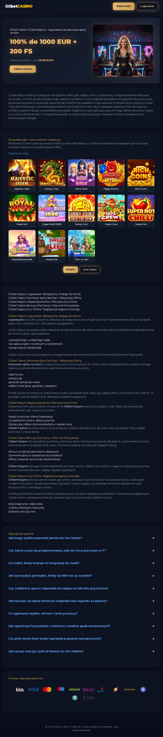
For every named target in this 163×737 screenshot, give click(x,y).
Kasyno (70, 269)
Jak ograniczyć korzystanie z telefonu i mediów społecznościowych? (59, 626)
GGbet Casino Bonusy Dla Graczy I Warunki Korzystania (43, 305)
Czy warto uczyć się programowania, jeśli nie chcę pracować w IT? (57, 550)
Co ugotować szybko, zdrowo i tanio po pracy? (43, 613)
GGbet (18, 6)
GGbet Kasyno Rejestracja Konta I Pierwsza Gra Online (42, 301)
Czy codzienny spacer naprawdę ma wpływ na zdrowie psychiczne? (58, 588)
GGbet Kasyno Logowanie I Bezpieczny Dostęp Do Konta (44, 294)
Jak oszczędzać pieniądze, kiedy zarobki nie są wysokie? (50, 575)
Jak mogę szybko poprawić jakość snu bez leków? (45, 538)
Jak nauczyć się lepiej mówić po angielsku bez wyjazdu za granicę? (57, 601)
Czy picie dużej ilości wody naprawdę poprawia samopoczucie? (55, 638)
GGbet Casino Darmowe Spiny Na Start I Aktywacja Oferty (45, 297)
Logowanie (147, 6)
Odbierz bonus (23, 69)
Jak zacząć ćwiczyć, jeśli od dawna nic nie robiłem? (45, 651)
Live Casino (90, 269)
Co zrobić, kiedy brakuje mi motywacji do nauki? (43, 563)
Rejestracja (124, 6)
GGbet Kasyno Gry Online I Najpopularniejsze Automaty (44, 309)
